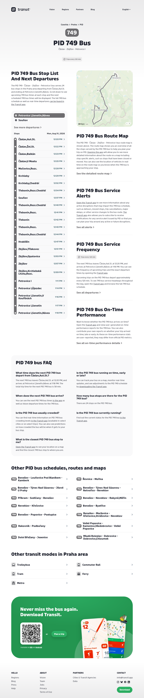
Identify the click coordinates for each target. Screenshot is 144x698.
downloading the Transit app (93, 386)
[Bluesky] (121, 682)
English (125, 9)
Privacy (43, 688)
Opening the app (95, 152)
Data (75, 681)
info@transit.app (125, 677)
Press (13, 684)
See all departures (87, 292)
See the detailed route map (93, 173)
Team (42, 681)
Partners (79, 9)
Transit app (102, 273)
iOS (31, 647)
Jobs (42, 684)
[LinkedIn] (129, 682)
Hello (14, 672)
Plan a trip (59, 634)
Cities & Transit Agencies (84, 677)
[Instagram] (118, 682)
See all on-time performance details (98, 343)
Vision (52, 9)
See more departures (26, 127)
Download (125, 689)
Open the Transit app (86, 202)
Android (39, 647)
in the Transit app (39, 420)
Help (13, 688)
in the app (57, 400)
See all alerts (84, 227)
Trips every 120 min (73, 59)
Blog (93, 9)
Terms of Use (46, 692)
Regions (65, 9)
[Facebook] (125, 682)
